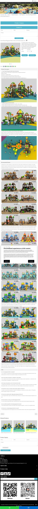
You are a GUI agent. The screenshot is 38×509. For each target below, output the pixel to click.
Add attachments (5, 447)
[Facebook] (2, 473)
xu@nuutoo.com (4, 459)
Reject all (6, 261)
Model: (22, 49)
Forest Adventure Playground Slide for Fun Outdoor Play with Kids (19, 432)
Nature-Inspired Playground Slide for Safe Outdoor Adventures (6, 432)
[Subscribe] (36, 479)
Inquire (25, 55)
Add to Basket (32, 55)
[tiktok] (8, 473)
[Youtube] (5, 473)
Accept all (31, 261)
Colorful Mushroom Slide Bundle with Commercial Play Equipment (31, 432)
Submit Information (19, 38)
